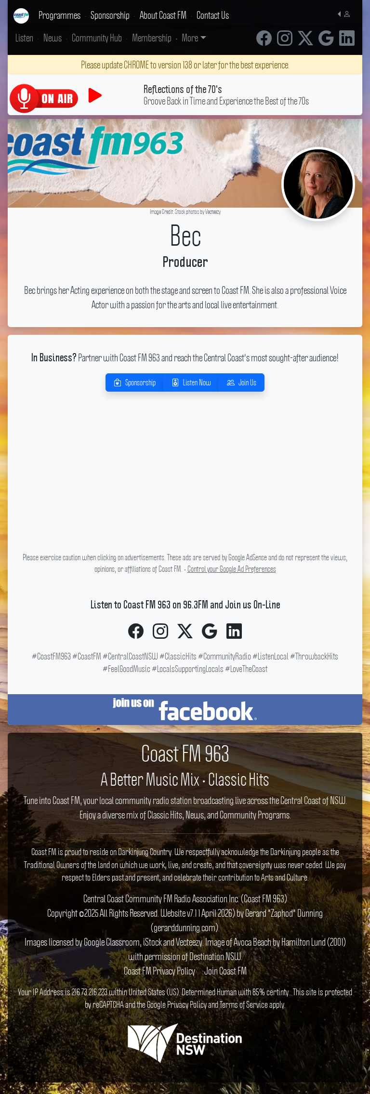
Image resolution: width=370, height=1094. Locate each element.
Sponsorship (140, 382)
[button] (346, 13)
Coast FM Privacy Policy (159, 970)
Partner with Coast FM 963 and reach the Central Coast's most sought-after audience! (185, 357)
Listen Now (197, 382)
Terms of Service (244, 1004)
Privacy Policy (187, 1004)
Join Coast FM (225, 970)
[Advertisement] (185, 482)
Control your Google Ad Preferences (231, 569)
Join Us (247, 382)
